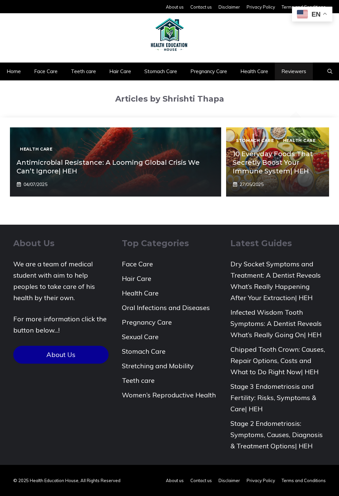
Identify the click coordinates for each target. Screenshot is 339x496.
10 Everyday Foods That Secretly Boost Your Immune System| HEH (273, 162)
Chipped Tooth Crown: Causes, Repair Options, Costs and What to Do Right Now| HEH (277, 360)
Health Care (254, 71)
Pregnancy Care (208, 71)
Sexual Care (140, 337)
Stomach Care (160, 71)
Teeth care (83, 71)
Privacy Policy (261, 7)
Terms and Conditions (304, 480)
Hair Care (120, 71)
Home (14, 71)
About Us (60, 354)
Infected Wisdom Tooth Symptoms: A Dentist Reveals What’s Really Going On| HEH (276, 323)
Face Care (46, 71)
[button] (330, 71)
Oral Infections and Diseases (166, 307)
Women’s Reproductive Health (169, 395)
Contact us (201, 7)
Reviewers (293, 71)
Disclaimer (229, 7)
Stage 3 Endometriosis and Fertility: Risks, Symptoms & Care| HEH (273, 397)
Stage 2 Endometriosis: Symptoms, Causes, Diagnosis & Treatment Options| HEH (276, 434)
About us (175, 7)
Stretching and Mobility (158, 366)
